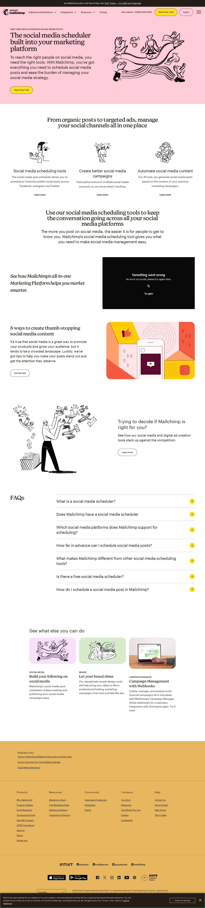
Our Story (126, 800)
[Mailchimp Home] (14, 12)
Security (21, 830)
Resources (86, 12)
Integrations (67, 12)
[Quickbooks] (119, 864)
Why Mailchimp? (24, 800)
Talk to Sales (160, 815)
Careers (124, 815)
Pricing (103, 12)
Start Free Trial (166, 12)
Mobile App (22, 840)
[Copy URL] (148, 286)
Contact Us (160, 800)
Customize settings (182, 901)
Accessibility (127, 820)
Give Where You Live (131, 810)
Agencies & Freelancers (96, 800)
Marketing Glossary (58, 810)
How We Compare (25, 820)
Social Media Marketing (29, 767)
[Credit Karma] (100, 864)
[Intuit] (66, 865)
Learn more (39, 194)
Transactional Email (26, 815)
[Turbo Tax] (83, 864)
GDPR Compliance (25, 825)
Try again (148, 294)
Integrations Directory (59, 815)
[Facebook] (97, 878)
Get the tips (20, 373)
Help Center (160, 810)
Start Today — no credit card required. (123, 3)
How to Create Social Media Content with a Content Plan (45, 756)
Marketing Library (57, 800)
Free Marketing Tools (59, 805)
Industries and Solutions (41, 12)
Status (20, 835)
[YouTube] (126, 878)
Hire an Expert (161, 805)
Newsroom (126, 805)
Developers (90, 805)
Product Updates (25, 805)
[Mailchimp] (138, 864)
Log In (186, 12)
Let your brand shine (96, 676)
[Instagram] (112, 878)
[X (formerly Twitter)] (104, 878)
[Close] (200, 900)
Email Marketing (24, 810)
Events (88, 810)
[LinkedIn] (119, 878)
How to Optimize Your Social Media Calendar (39, 762)
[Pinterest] (134, 878)
